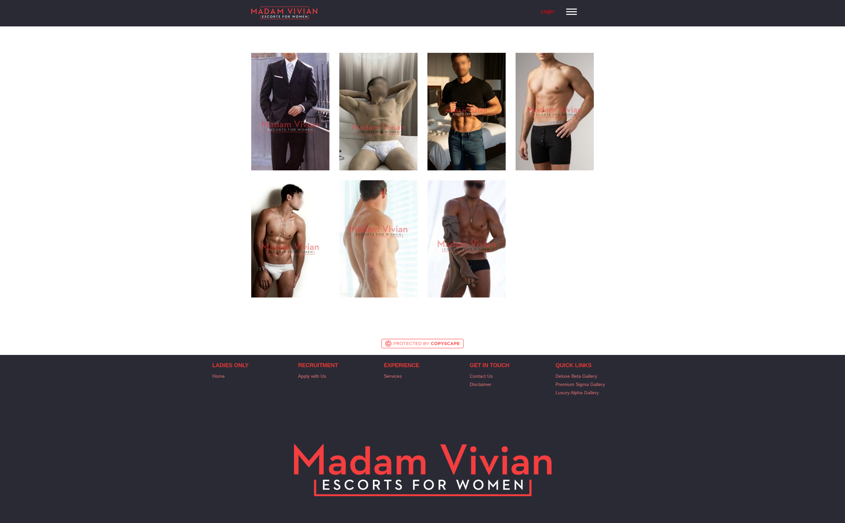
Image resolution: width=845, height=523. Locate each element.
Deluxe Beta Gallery (576, 376)
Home (218, 376)
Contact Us (481, 376)
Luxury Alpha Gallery (577, 392)
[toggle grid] (574, 8)
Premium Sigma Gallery (580, 384)
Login (547, 11)
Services (393, 376)
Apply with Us (312, 376)
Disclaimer (480, 384)
